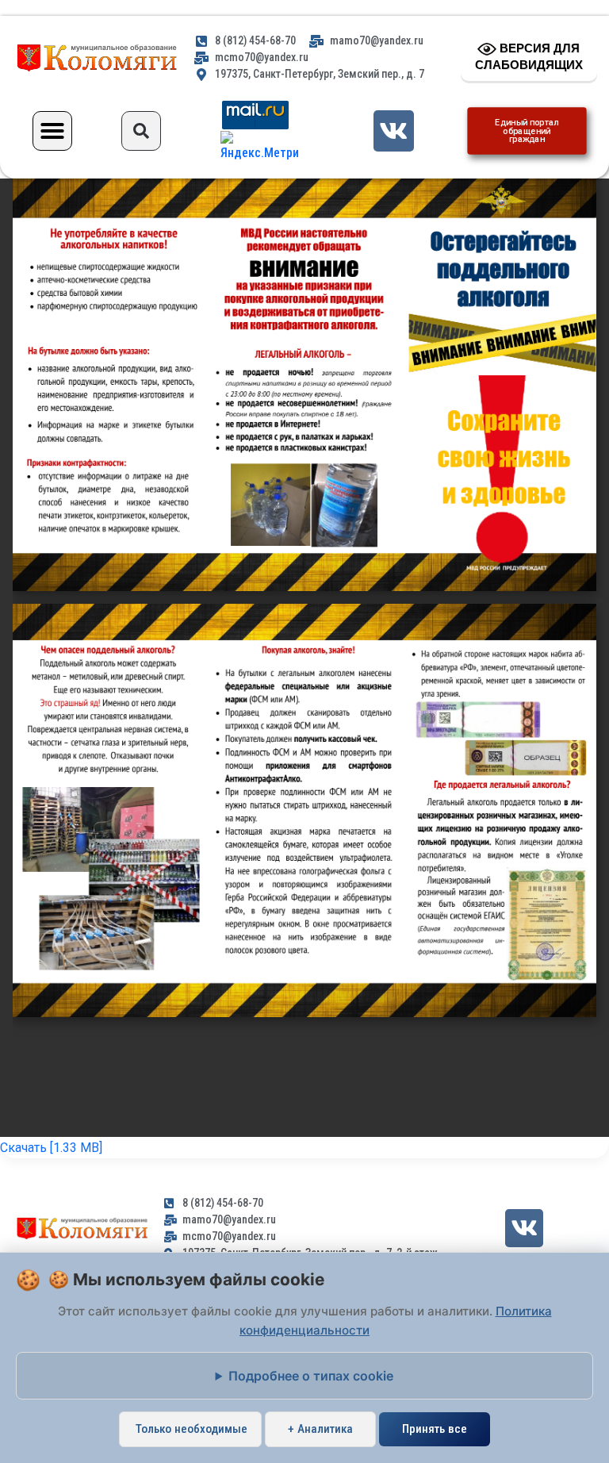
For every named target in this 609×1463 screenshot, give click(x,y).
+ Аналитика (320, 1429)
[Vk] (393, 130)
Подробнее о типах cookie (310, 1376)
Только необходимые (191, 1429)
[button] (52, 131)
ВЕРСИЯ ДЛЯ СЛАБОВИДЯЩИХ (529, 56)
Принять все (434, 1429)
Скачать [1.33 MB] (51, 1147)
